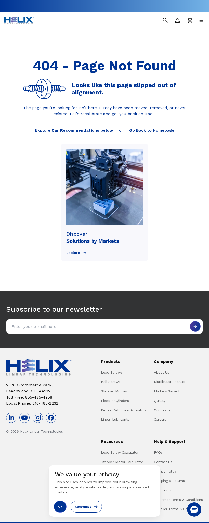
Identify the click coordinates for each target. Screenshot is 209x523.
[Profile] (177, 20)
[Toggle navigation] (201, 20)
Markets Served (166, 391)
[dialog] (104, 491)
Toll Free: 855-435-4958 (29, 397)
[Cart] (190, 20)
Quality (159, 401)
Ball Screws (110, 382)
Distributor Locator (169, 382)
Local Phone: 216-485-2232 (32, 403)
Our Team (162, 410)
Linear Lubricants (115, 419)
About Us (161, 372)
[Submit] (195, 326)
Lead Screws (111, 372)
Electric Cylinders (115, 401)
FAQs (158, 452)
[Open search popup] (165, 20)
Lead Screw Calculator (120, 452)
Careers (160, 419)
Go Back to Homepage (151, 130)
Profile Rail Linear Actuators (124, 410)
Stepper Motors (114, 391)
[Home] (19, 20)
